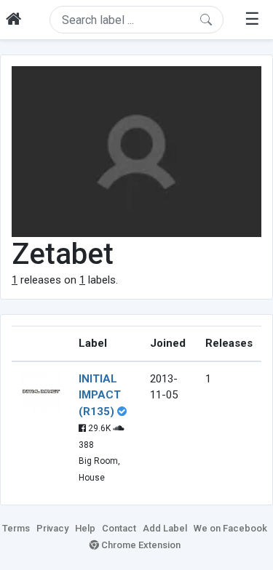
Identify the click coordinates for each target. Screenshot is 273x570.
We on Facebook (230, 528)
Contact (119, 528)
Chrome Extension (140, 544)
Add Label (165, 528)
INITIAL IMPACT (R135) (100, 395)
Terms (16, 528)
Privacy (52, 528)
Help (85, 528)
